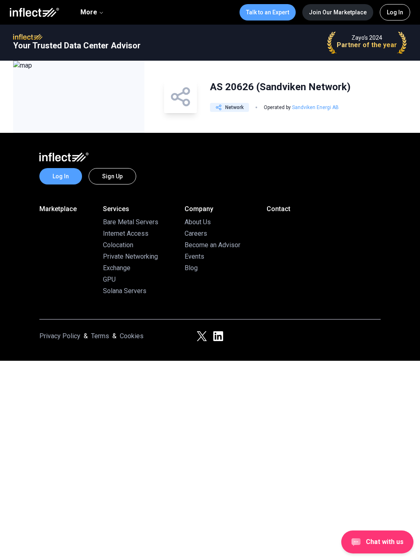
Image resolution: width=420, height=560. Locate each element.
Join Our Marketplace (338, 12)
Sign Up (112, 176)
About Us (198, 222)
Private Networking (130, 256)
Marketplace (58, 209)
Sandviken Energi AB (315, 107)
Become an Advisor (212, 245)
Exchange (116, 268)
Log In (395, 12)
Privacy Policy (59, 336)
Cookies (132, 336)
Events (194, 256)
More (88, 12)
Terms (100, 336)
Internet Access (125, 233)
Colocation (118, 245)
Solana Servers (124, 291)
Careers (196, 233)
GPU (109, 279)
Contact (278, 209)
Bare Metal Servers (130, 222)
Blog (191, 268)
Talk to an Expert (267, 12)
